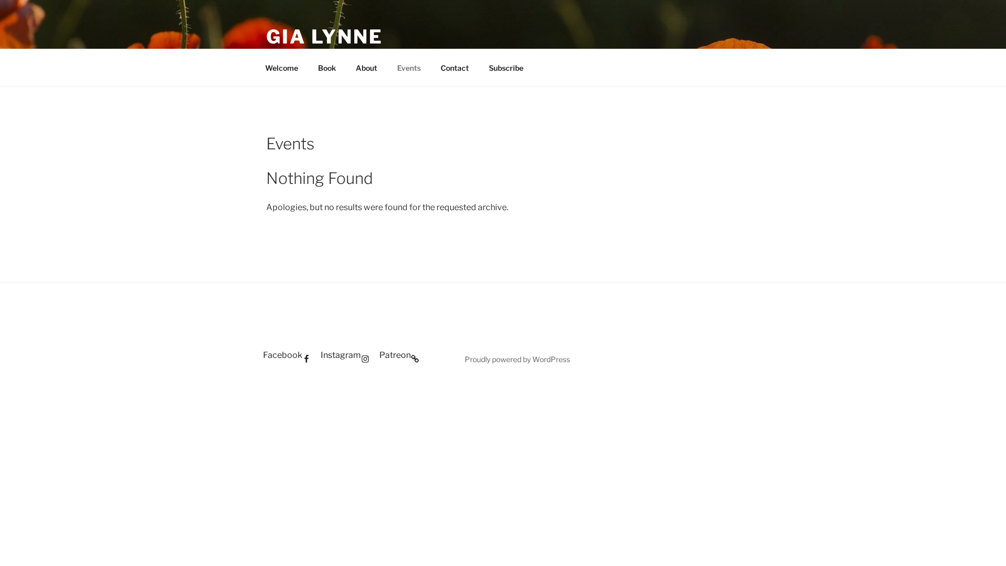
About (366, 67)
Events (409, 67)
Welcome (281, 67)
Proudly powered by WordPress (517, 359)
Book (327, 67)
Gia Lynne (324, 36)
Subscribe (506, 67)
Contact (455, 67)
